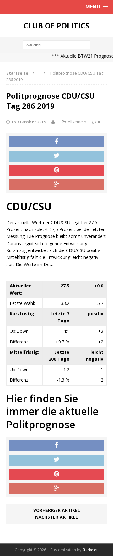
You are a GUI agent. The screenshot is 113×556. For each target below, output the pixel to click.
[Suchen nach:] (56, 44)
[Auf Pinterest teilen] (56, 170)
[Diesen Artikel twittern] (56, 156)
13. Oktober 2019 (28, 122)
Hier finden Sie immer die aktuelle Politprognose (52, 411)
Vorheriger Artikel (56, 510)
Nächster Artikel (56, 517)
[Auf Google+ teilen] (56, 184)
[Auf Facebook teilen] (56, 142)
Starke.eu (90, 550)
